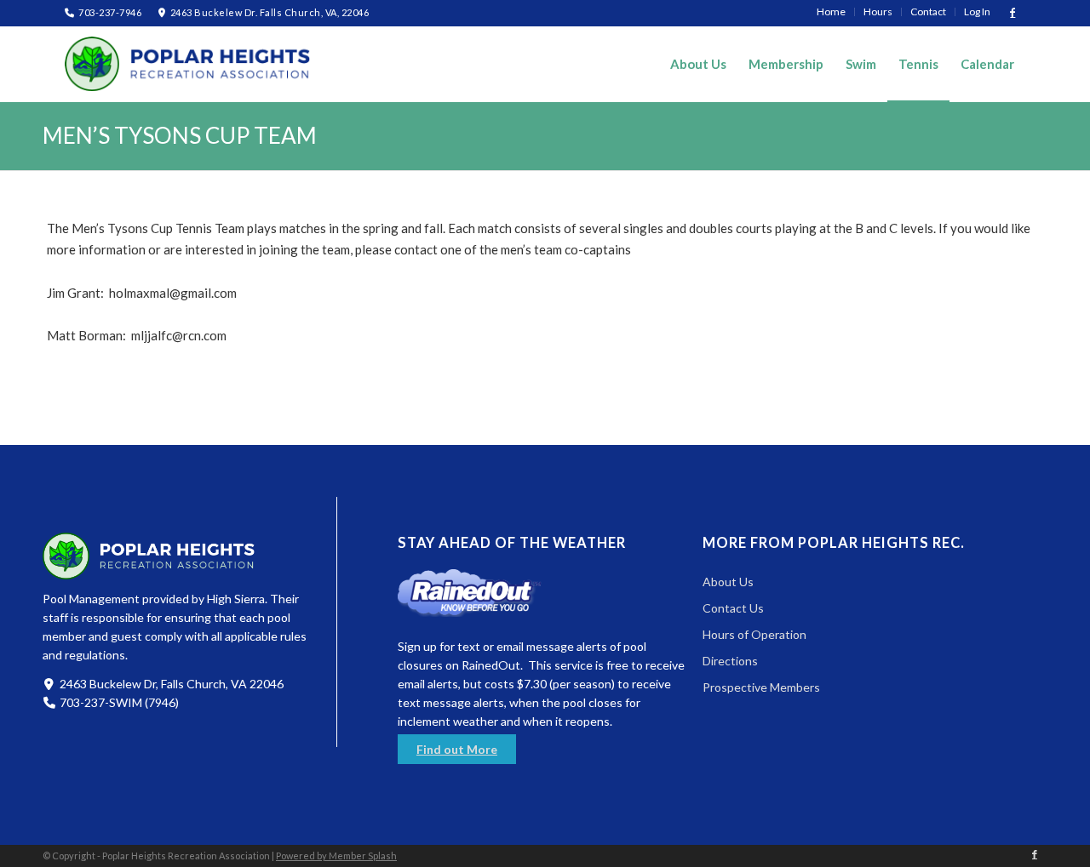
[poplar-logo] (188, 64)
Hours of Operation (754, 634)
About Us (728, 581)
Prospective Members (761, 687)
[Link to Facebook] (1012, 13)
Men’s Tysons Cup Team (180, 135)
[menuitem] (831, 12)
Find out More (456, 749)
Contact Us (733, 608)
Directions (730, 660)
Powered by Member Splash (336, 855)
